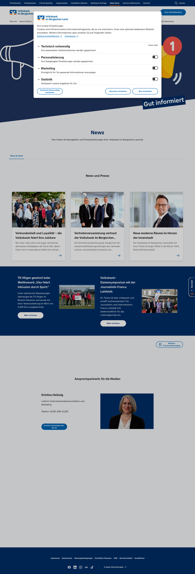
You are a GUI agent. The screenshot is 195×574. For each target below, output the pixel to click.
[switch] (155, 57)
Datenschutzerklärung (48, 36)
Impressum (70, 36)
